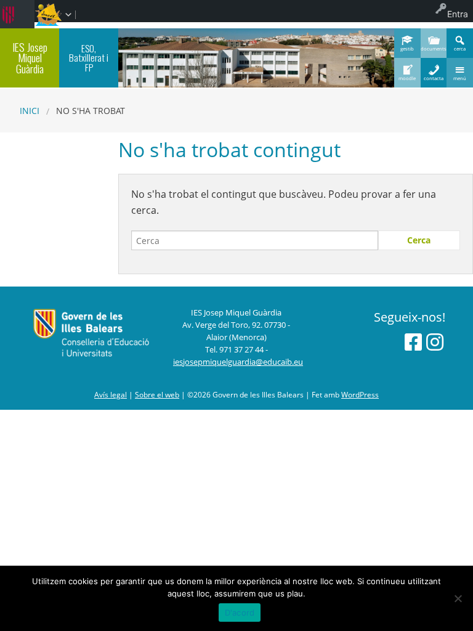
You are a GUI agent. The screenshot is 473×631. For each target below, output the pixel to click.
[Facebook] (413, 342)
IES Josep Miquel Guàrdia (29, 57)
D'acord (240, 612)
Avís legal (110, 394)
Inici (29, 110)
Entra (457, 14)
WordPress (360, 394)
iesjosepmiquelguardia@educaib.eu (238, 361)
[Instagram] (434, 342)
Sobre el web (157, 394)
